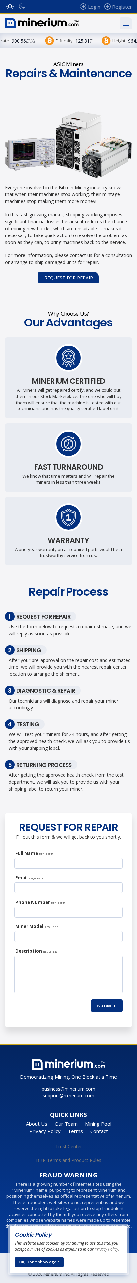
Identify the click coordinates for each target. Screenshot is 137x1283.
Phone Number (40, 902)
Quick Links (68, 1115)
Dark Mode (22, 6)
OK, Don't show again (39, 1261)
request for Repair (68, 278)
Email (29, 878)
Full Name (34, 853)
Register (122, 6)
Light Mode (10, 6)
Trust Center (68, 1146)
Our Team (66, 1123)
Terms (75, 1131)
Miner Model (36, 926)
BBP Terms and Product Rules (68, 1160)
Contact (99, 1131)
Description (36, 951)
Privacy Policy (45, 1131)
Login (94, 6)
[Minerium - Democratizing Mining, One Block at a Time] (42, 23)
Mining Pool (98, 1123)
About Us (36, 1123)
